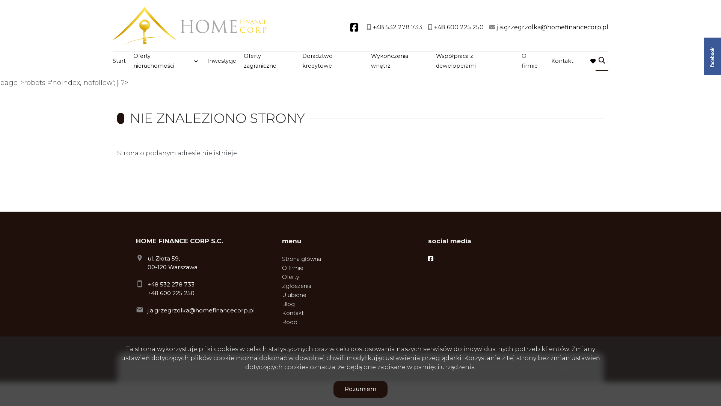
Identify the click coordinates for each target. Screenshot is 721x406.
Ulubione (294, 295)
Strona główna (301, 259)
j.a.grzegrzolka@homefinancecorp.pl (201, 310)
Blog (288, 304)
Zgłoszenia (296, 286)
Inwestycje (221, 61)
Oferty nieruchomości (153, 61)
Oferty (290, 277)
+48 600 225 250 (171, 293)
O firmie (530, 61)
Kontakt (562, 61)
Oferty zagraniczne (260, 61)
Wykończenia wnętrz (389, 61)
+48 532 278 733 (171, 284)
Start (119, 61)
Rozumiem (360, 388)
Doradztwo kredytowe (317, 61)
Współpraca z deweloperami (456, 61)
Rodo (289, 322)
